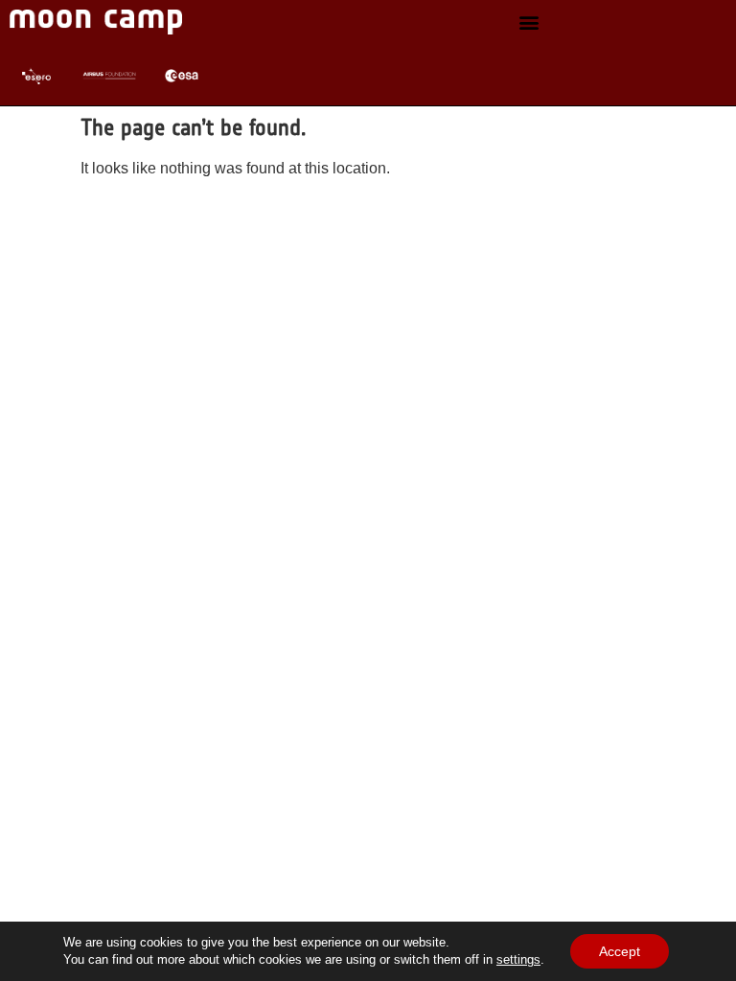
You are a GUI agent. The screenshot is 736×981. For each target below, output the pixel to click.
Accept (619, 951)
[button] (528, 22)
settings (518, 959)
